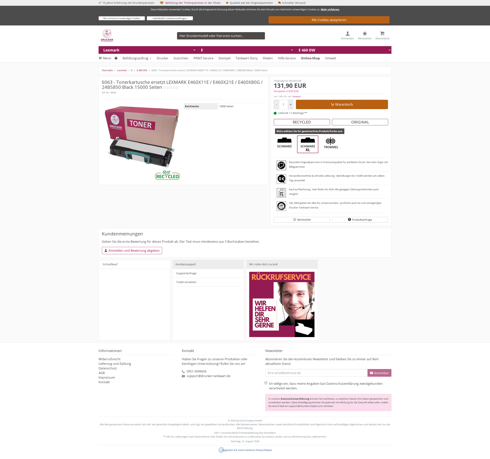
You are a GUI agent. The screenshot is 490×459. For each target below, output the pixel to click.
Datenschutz (108, 368)
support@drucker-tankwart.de (208, 376)
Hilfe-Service (287, 58)
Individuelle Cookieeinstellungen (170, 18)
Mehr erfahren (330, 9)
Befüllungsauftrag (135, 58)
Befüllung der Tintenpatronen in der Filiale (192, 3)
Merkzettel (304, 219)
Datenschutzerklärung (295, 398)
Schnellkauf (110, 264)
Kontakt (104, 382)
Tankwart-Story (247, 58)
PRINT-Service (203, 58)
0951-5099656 (197, 371)
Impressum (107, 377)
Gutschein (181, 58)
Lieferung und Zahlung (115, 364)
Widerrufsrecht (110, 359)
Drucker (162, 58)
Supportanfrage (186, 273)
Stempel (224, 58)
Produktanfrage (362, 219)
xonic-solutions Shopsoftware (255, 450)
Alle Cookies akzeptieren (329, 20)
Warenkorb (344, 104)
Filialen (268, 58)
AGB (102, 373)
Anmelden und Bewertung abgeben (134, 250)
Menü (107, 58)
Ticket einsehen (186, 282)
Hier (212, 436)
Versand (296, 96)
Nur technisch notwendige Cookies (121, 18)
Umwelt (330, 58)
